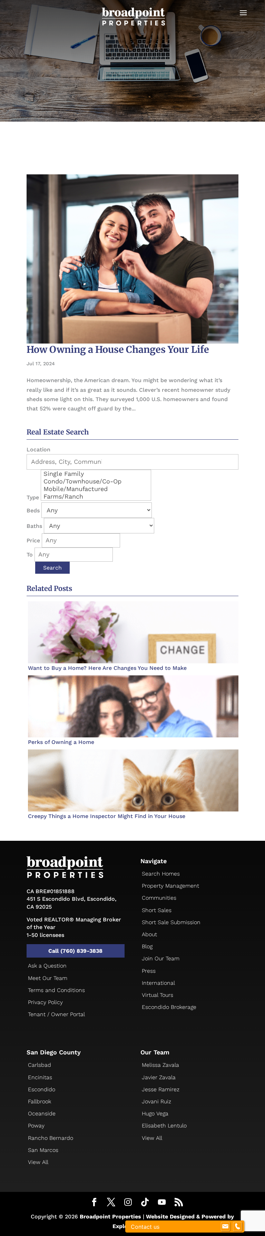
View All (38, 1162)
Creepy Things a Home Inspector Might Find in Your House (106, 816)
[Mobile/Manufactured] (96, 489)
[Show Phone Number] (237, 1227)
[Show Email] (225, 1227)
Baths (34, 526)
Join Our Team (160, 958)
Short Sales (156, 910)
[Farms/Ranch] (96, 496)
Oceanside (42, 1113)
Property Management (170, 885)
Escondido (41, 1089)
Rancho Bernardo (50, 1138)
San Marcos (43, 1150)
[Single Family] (96, 474)
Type (33, 497)
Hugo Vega (155, 1113)
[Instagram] (128, 1202)
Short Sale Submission (171, 922)
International (158, 983)
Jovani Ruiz (156, 1101)
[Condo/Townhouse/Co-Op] (96, 481)
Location (38, 449)
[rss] (179, 1203)
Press (149, 971)
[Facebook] (94, 1203)
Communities (159, 898)
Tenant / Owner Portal (56, 1014)
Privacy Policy (45, 1002)
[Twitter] (111, 1203)
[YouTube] (162, 1202)
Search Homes (161, 873)
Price (33, 540)
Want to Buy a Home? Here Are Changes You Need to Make (107, 668)
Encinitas (40, 1077)
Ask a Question (47, 965)
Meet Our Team (47, 978)
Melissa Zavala (160, 1065)
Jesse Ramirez (160, 1089)
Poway (36, 1125)
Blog (147, 946)
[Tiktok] (145, 1202)
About (149, 934)
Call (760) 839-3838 (75, 951)
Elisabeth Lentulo (164, 1125)
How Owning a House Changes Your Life (118, 349)
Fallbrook (39, 1101)
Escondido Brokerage (169, 1007)
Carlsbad (39, 1065)
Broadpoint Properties (110, 1216)
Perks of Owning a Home (61, 742)
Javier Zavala (159, 1077)
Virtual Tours (157, 995)
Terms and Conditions (56, 990)
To (30, 554)
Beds (33, 510)
